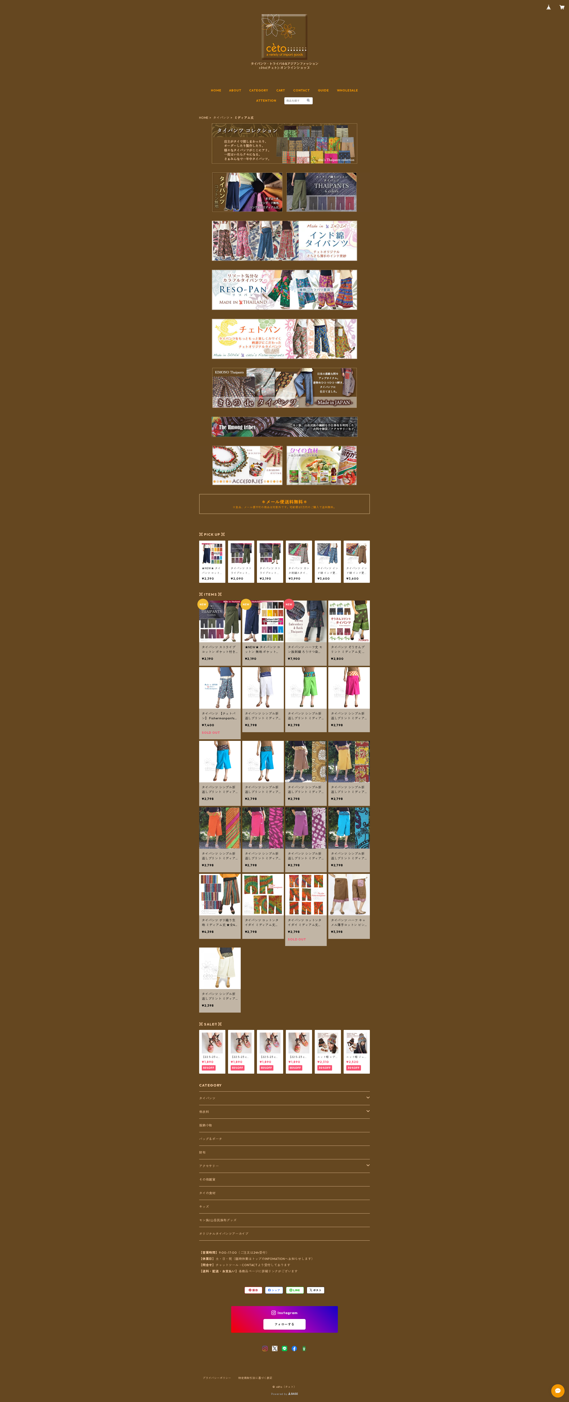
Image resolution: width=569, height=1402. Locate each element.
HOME (216, 90)
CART (280, 90)
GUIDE (323, 90)
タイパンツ (221, 118)
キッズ (204, 1207)
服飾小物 (205, 1125)
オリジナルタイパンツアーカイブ (223, 1234)
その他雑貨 (207, 1180)
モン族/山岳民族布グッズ (218, 1220)
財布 (202, 1152)
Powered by (279, 1394)
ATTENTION (266, 101)
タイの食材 (207, 1193)
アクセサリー (209, 1166)
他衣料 (204, 1112)
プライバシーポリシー (217, 1378)
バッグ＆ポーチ (210, 1139)
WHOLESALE (347, 90)
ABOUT (235, 90)
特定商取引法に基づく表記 (255, 1378)
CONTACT (301, 90)
